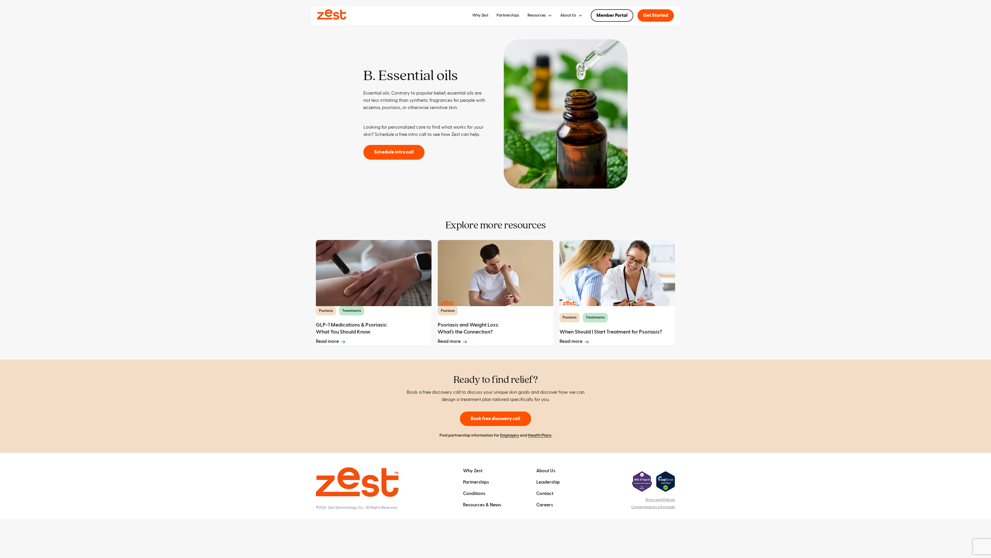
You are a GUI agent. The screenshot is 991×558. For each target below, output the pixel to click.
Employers (509, 435)
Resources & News (482, 505)
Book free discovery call (495, 418)
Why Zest (480, 15)
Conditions (474, 493)
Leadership (548, 482)
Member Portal (612, 15)
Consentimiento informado (653, 507)
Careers (544, 505)
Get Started (655, 15)
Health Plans (540, 435)
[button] (539, 15)
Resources (537, 15)
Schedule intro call (394, 152)
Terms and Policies (660, 500)
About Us (545, 471)
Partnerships (508, 15)
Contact (544, 493)
